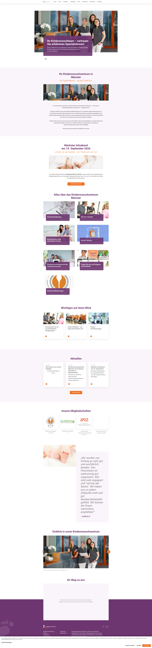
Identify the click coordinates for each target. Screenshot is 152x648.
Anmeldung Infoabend (76, 183)
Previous (43, 551)
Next (108, 551)
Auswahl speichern (129, 645)
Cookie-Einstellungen (6, 642)
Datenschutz (63, 633)
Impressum (63, 631)
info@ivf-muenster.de (85, 176)
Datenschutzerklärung (18, 639)
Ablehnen (139, 645)
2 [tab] (45, 58)
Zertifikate (85, 124)
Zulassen (146, 645)
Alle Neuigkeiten (76, 392)
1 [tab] (44, 58)
